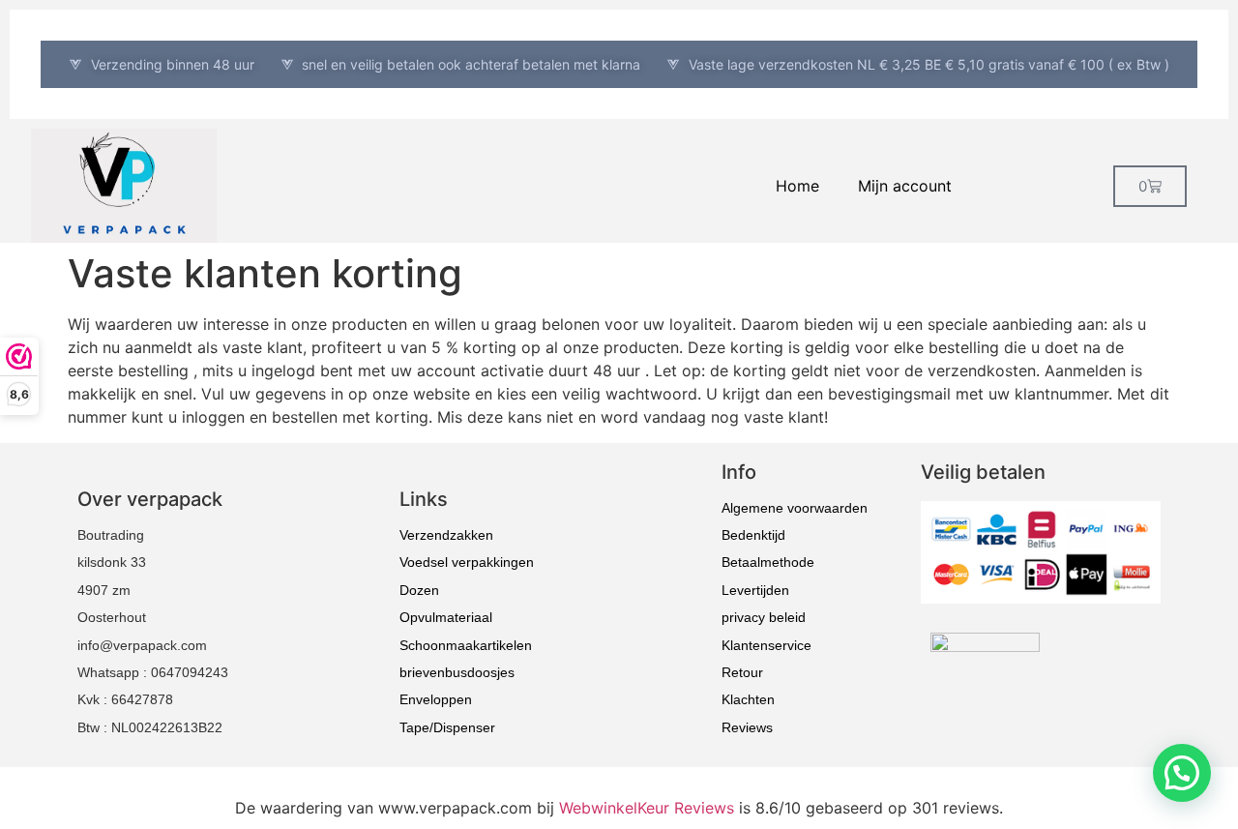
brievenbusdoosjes (457, 672)
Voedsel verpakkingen (466, 562)
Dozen (419, 590)
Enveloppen (435, 699)
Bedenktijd (753, 535)
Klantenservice (766, 645)
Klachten (748, 699)
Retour (742, 672)
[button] (1182, 773)
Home (797, 185)
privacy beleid (764, 617)
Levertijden (755, 590)
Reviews (747, 727)
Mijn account (905, 185)
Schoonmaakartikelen (465, 645)
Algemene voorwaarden (795, 508)
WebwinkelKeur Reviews (646, 807)
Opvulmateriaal (445, 617)
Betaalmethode (768, 562)
